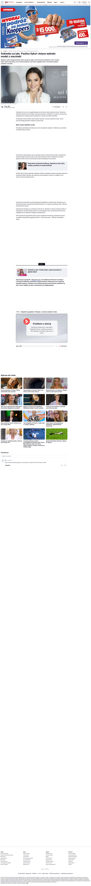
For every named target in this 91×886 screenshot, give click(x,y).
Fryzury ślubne (26, 855)
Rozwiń (41, 264)
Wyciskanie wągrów (49, 861)
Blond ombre (3, 856)
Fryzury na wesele (71, 853)
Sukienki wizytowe (26, 862)
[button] (79, 2)
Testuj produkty (28, 2)
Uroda (61, 2)
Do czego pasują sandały (28, 858)
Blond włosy (3, 859)
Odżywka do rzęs (49, 853)
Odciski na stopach (4, 864)
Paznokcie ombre (4, 861)
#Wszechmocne (41, 2)
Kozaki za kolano (26, 853)
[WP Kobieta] (10, 2)
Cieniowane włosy (49, 855)
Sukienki (70, 864)
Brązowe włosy (48, 859)
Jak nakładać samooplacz (6, 862)
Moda (55, 2)
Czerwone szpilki (49, 858)
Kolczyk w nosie (49, 862)
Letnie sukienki (26, 856)
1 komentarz (57, 107)
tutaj (27, 883)
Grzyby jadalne (71, 862)
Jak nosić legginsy (26, 859)
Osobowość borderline (72, 856)
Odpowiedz (7, 465)
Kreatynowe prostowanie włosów (7, 855)
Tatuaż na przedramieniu (50, 864)
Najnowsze (19, 2)
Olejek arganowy (4, 858)
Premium (49, 2)
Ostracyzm (70, 861)
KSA (9, 106)
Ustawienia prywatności (66, 873)
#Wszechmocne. (36, 279)
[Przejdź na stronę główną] (2, 3)
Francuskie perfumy (4, 853)
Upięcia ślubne (71, 859)
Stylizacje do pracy (26, 861)
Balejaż (47, 856)
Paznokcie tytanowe (72, 855)
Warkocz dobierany (72, 858)
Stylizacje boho (26, 864)
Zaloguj (84, 2)
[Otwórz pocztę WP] (75, 2)
